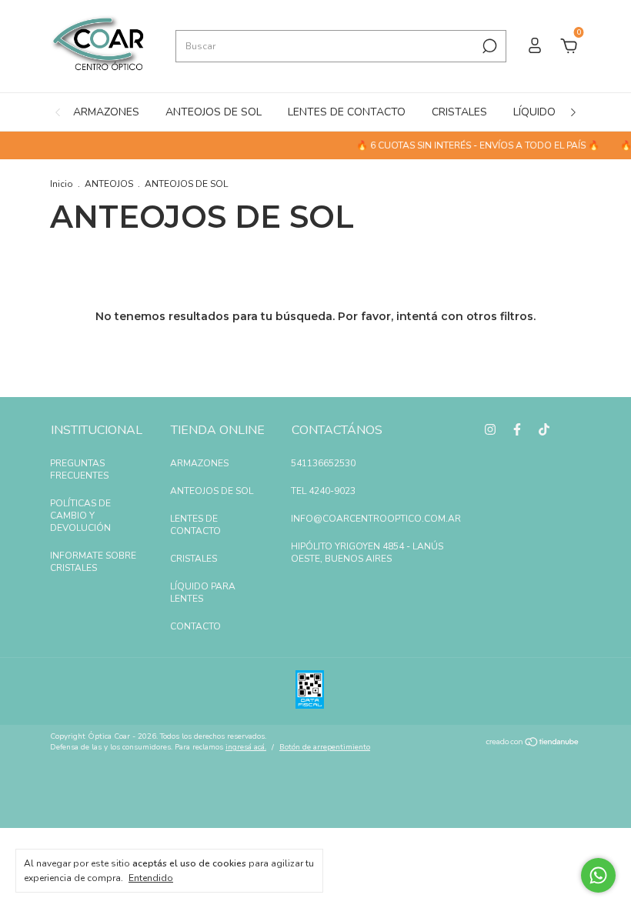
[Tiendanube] (533, 743)
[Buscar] (488, 46)
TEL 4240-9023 (323, 491)
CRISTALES (459, 112)
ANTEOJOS (109, 184)
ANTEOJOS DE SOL (213, 112)
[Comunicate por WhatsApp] (598, 875)
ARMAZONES (106, 112)
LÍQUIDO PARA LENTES (202, 592)
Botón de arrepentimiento (324, 747)
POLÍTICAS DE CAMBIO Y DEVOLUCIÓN (80, 515)
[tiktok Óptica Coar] (544, 429)
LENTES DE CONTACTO (347, 112)
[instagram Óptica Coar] (490, 429)
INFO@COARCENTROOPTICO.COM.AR (376, 518)
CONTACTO (195, 626)
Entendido (151, 878)
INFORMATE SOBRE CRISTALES (93, 561)
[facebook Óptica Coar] (517, 429)
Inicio (61, 184)
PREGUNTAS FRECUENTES (79, 469)
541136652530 (323, 463)
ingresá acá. (245, 747)
